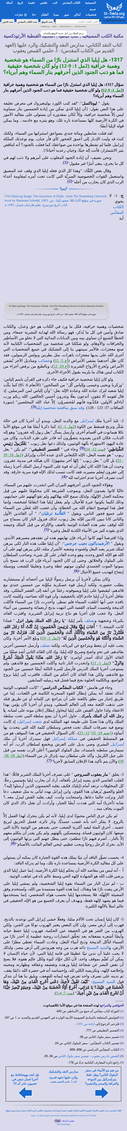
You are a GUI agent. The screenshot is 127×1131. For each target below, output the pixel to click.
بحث (107, 1111)
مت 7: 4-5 (64, 993)
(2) (69, 181)
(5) (46, 529)
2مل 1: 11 (100, 663)
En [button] (34, 14)
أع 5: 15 (61, 360)
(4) (64, 476)
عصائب (44, 360)
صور (13, 1111)
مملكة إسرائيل (65, 738)
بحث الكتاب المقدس (27, 21)
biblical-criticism (80, 26)
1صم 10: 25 (101, 733)
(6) (76, 571)
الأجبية (82, 1111)
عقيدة (64, 1111)
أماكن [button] (77, 14)
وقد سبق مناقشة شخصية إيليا (60, 408)
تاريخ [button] (20, 2)
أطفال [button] (44, 14)
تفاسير (101, 1111)
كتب (53, 1111)
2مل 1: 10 (50, 638)
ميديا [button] (56, 14)
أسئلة (76, 1111)
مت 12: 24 (95, 449)
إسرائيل (86, 421)
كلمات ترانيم (26, 1111)
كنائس (40, 1111)
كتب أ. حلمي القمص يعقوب (63, 1081)
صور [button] (66, 14)
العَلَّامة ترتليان (53, 513)
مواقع (8, 1111)
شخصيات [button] (91, 14)
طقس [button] (43, 2)
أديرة (34, 1111)
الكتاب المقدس (115, 1111)
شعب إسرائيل (30, 721)
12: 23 (84, 733)
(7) (49, 760)
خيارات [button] (19, 14)
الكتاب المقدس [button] (71, 2)
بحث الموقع (47, 21)
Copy (57, 1120)
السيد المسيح (98, 947)
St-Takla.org (45, 26)
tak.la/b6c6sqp (63, 1124)
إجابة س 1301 (85, 1024)
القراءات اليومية (92, 1111)
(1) (65, 162)
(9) (82, 448)
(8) (13, 843)
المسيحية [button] (90, 2)
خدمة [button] (93, 9)
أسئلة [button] (9, 2)
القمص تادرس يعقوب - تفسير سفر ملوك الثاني (88, 1056)
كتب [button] (54, 2)
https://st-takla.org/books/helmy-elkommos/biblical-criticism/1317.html (63, 1115)
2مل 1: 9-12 (112, 90)
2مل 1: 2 (67, 426)
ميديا (18, 1111)
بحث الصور (7, 21)
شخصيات (47, 1111)
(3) (33, 407)
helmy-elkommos (65, 26)
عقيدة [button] (31, 2)
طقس (70, 1111)
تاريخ (58, 1111)
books (54, 26)
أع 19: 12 (60, 366)
